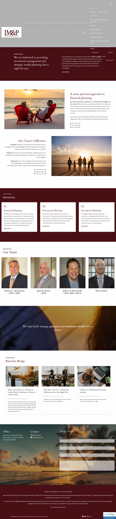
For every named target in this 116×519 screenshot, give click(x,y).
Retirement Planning (96, 33)
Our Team (93, 12)
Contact (110, 52)
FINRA (36, 495)
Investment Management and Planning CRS (58, 491)
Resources (95, 52)
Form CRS (62, 507)
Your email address (72, 445)
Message (69, 459)
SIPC (40, 495)
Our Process (93, 16)
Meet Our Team (40, 172)
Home (111, 4)
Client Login (109, 60)
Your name (69, 438)
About (92, 8)
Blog (93, 56)
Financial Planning (95, 29)
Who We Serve (102, 12)
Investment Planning (96, 37)
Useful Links (101, 56)
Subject (68, 452)
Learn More (65, 72)
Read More (7, 228)
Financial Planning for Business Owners (99, 42)
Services (92, 25)
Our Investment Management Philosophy (98, 20)
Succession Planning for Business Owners (100, 47)
